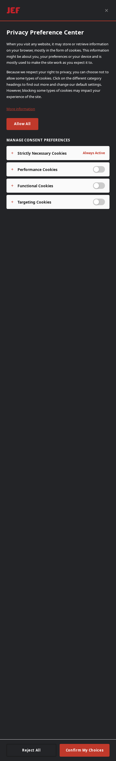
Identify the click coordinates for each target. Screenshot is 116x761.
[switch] (99, 169)
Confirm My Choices (85, 750)
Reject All (31, 750)
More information (20, 108)
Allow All (22, 123)
